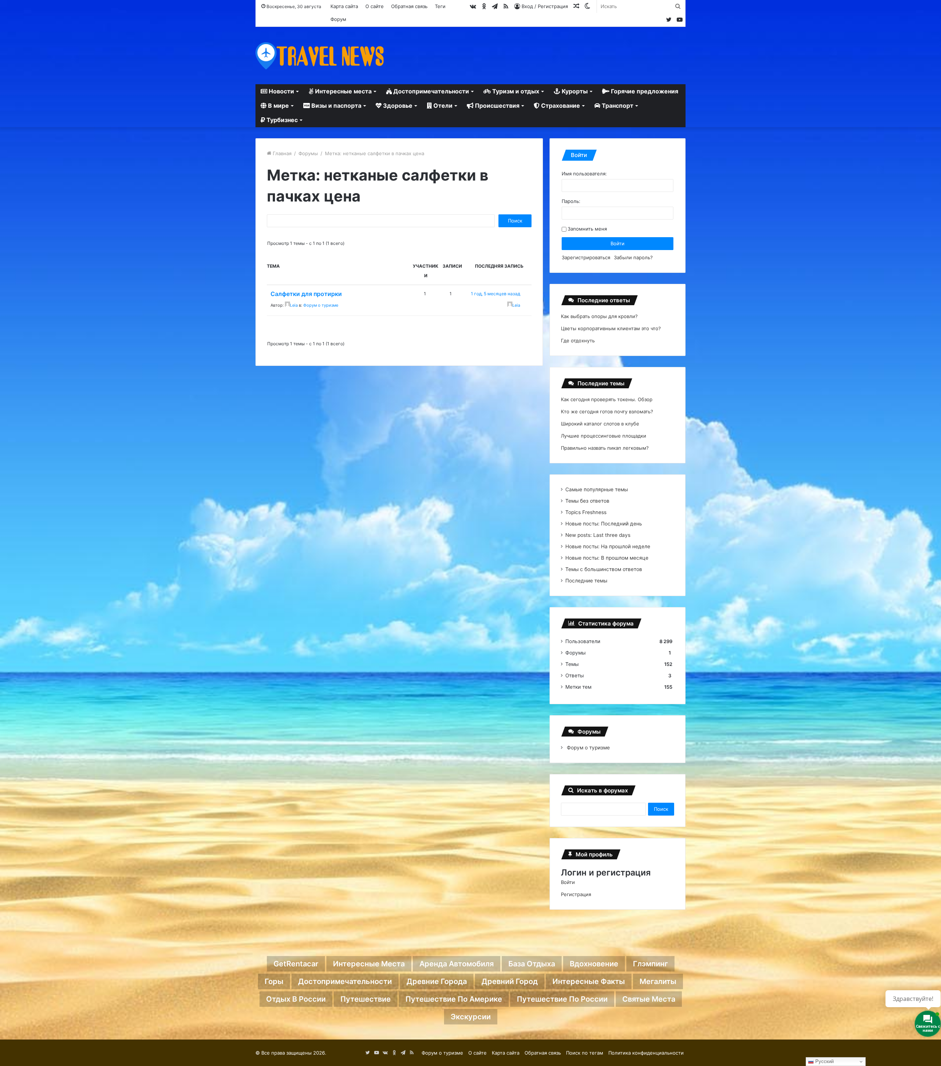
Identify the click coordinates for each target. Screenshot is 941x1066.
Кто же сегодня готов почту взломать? (607, 411)
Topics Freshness (586, 512)
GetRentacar (295, 963)
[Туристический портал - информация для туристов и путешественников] (319, 55)
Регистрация (576, 894)
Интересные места (343, 91)
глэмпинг (650, 963)
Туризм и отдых (515, 91)
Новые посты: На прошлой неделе (607, 546)
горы (274, 981)
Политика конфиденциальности (646, 1053)
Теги (440, 6)
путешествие (365, 999)
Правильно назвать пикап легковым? (605, 448)
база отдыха (531, 963)
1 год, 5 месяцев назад (495, 293)
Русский (824, 1061)
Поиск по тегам (584, 1053)
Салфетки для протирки (306, 293)
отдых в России (296, 999)
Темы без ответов (587, 501)
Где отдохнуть (578, 340)
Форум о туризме (320, 305)
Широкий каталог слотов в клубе (600, 424)
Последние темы (586, 581)
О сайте (374, 6)
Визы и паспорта (335, 105)
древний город (510, 981)
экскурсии (471, 1016)
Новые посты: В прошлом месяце (606, 558)
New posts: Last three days (597, 535)
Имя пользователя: (584, 174)
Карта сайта (344, 6)
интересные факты (588, 981)
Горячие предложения (643, 91)
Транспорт (616, 105)
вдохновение (594, 963)
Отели (442, 105)
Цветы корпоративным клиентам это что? (611, 328)
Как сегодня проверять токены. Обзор (606, 399)
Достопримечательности (430, 91)
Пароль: (571, 201)
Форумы (308, 153)
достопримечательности (345, 981)
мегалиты (658, 981)
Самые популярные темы (596, 489)
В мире (277, 105)
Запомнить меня (587, 229)
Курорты (574, 91)
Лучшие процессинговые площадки (603, 436)
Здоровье (397, 105)
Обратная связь (409, 6)
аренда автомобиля (456, 963)
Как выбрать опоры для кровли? (599, 316)
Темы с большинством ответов (603, 569)
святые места (648, 999)
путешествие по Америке (453, 999)
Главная (281, 153)
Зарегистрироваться (586, 257)
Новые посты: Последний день (603, 524)
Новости (280, 91)
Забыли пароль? (633, 257)
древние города (437, 981)
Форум (338, 19)
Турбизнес (281, 120)
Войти (618, 243)
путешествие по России (562, 999)
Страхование (560, 105)
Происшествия (496, 105)
